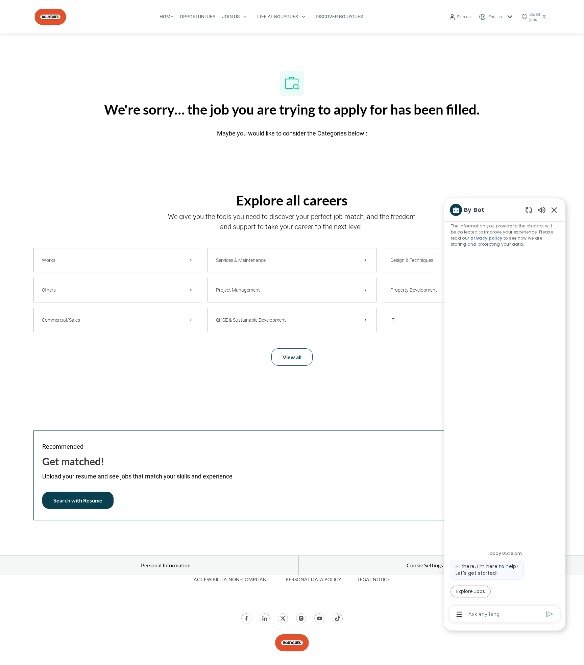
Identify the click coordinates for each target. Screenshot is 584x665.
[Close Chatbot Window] (554, 210)
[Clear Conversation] (529, 209)
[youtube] (319, 618)
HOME (166, 16)
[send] (549, 614)
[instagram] (301, 618)
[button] (460, 16)
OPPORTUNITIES (197, 16)
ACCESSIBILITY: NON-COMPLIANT (231, 579)
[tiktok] (338, 618)
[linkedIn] (265, 618)
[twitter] (283, 618)
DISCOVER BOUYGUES (339, 16)
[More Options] (459, 614)
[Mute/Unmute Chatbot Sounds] (542, 210)
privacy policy (486, 238)
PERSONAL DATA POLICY (313, 579)
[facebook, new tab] (246, 618)
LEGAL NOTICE (374, 579)
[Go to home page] (50, 16)
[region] (504, 411)
